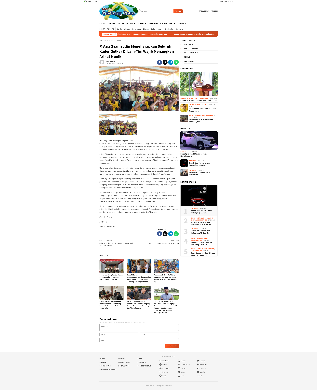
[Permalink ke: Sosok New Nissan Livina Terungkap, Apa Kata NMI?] (199, 195)
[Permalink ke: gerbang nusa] (101, 62)
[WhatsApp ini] (176, 62)
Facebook (165, 361)
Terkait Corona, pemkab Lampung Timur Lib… (201, 243)
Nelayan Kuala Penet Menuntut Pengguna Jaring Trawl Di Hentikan (116, 243)
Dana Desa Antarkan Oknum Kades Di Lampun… (203, 254)
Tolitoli (205, 104)
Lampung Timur (202, 238)
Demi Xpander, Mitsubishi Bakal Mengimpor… (193, 155)
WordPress (203, 365)
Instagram (165, 368)
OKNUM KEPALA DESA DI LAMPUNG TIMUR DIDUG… (202, 223)
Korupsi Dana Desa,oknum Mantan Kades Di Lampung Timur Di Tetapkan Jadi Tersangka (110, 304)
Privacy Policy (124, 362)
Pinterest (202, 361)
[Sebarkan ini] (159, 62)
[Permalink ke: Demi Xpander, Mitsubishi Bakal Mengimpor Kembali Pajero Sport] (199, 140)
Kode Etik (122, 359)
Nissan (187, 57)
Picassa (164, 376)
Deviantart (202, 368)
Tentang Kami (105, 366)
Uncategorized (203, 98)
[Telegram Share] (170, 62)
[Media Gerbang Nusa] (118, 11)
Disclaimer (141, 362)
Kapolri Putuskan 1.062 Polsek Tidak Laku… (198, 100)
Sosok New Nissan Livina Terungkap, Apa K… (199, 164)
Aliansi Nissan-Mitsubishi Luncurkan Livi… (199, 173)
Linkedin (183, 368)
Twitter (183, 361)
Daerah (182, 98)
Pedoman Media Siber (108, 369)
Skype (183, 372)
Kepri (188, 98)
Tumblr (164, 365)
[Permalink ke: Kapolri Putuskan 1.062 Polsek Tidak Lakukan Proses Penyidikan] (199, 84)
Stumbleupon (185, 365)
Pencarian (178, 11)
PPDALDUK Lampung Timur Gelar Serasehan (163, 241)
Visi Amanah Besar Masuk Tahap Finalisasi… (202, 110)
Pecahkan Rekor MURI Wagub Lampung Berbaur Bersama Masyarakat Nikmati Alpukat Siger (166, 278)
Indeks (102, 359)
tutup (95, 1)
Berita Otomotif (191, 53)
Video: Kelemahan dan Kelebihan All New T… (200, 232)
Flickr (182, 376)
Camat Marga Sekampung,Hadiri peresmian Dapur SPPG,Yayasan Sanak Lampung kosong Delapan (192, 34)
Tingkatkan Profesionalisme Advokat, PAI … (201, 120)
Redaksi (102, 362)
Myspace (165, 372)
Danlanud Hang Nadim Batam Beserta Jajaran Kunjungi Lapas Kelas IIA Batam (111, 277)
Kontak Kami (123, 366)
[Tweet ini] (165, 62)
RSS (200, 376)
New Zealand (189, 61)
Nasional (193, 98)
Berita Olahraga (191, 48)
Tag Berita (188, 44)
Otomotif (184, 152)
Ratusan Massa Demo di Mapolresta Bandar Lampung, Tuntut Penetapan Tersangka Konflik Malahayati (139, 304)
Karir (139, 359)
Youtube (202, 372)
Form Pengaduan (144, 366)
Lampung (204, 218)
